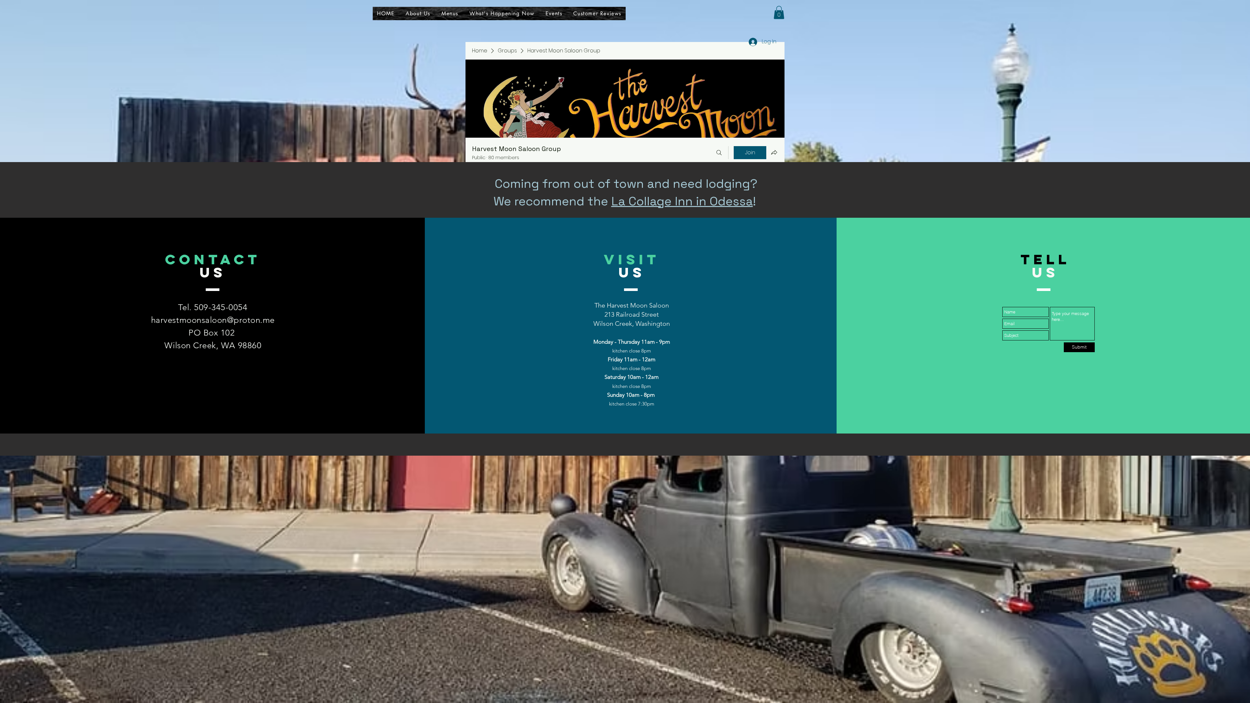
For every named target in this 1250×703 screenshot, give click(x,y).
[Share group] (774, 152)
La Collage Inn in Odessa (682, 201)
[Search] (719, 152)
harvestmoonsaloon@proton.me (213, 320)
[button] (779, 12)
